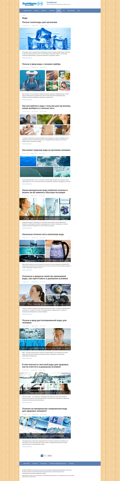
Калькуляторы (71, 10)
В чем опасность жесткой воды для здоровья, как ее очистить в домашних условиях (45, 365)
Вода (37, 25)
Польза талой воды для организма (39, 22)
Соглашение (43, 463)
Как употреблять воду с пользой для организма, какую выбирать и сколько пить (46, 107)
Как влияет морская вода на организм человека (46, 150)
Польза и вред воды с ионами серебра (41, 64)
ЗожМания (52, 2)
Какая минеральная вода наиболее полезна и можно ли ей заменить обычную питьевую (45, 191)
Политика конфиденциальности (58, 463)
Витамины (52, 10)
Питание (36, 10)
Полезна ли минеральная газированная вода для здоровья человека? (44, 409)
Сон (64, 10)
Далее (49, 455)
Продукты (43, 10)
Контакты (71, 463)
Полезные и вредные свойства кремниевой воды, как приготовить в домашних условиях (45, 277)
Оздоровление (27, 10)
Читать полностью (27, 57)
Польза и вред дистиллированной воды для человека (44, 321)
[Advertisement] (87, 39)
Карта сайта (27, 463)
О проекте (35, 463)
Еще (79, 10)
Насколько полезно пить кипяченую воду (43, 234)
